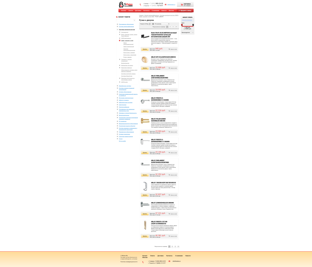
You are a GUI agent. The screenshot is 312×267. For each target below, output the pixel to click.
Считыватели (124, 32)
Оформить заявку (185, 10)
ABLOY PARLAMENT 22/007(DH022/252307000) (160, 161)
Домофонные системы (125, 86)
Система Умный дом (126, 76)
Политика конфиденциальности (128, 261)
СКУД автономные (126, 38)
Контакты (146, 10)
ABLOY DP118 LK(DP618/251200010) (163, 57)
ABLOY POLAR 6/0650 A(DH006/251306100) (158, 120)
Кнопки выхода (125, 63)
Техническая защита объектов (127, 126)
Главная (141, 15)
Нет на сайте (122, 141)
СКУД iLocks (124, 82)
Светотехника (122, 104)
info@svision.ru (171, 4)
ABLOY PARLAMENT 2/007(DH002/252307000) (159, 77)
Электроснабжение (124, 107)
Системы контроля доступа (127, 29)
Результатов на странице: (159, 26)
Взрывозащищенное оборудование (128, 123)
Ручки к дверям (127, 57)
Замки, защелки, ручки (127, 40)
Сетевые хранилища (124, 134)
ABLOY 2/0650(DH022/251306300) (162, 203)
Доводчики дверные (126, 67)
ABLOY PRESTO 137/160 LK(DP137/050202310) (159, 222)
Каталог (123, 10)
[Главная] (125, 4)
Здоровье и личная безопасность (128, 113)
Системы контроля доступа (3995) (169, 15)
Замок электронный (128, 46)
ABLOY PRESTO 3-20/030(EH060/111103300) (160, 99)
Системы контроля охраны (128, 73)
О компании (155, 10)
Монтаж (171, 10)
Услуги (120, 138)
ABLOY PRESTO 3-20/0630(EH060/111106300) (160, 140)
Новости (163, 10)
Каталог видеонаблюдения (152, 15)
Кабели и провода (124, 100)
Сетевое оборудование (125, 92)
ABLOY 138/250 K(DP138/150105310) (163, 183)
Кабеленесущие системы (125, 102)
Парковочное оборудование (126, 132)
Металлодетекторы (124, 115)
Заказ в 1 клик (174, 49)
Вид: (147, 23)
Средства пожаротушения (126, 136)
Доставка (138, 10)
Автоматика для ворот (127, 65)
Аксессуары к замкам (129, 52)
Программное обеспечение (126, 24)
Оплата (130, 10)
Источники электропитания (126, 98)
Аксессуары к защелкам (129, 54)
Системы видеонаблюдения (126, 26)
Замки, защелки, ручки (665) (146, 16)
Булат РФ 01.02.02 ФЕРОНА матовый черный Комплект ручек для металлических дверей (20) (164, 35)
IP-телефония (122, 121)
